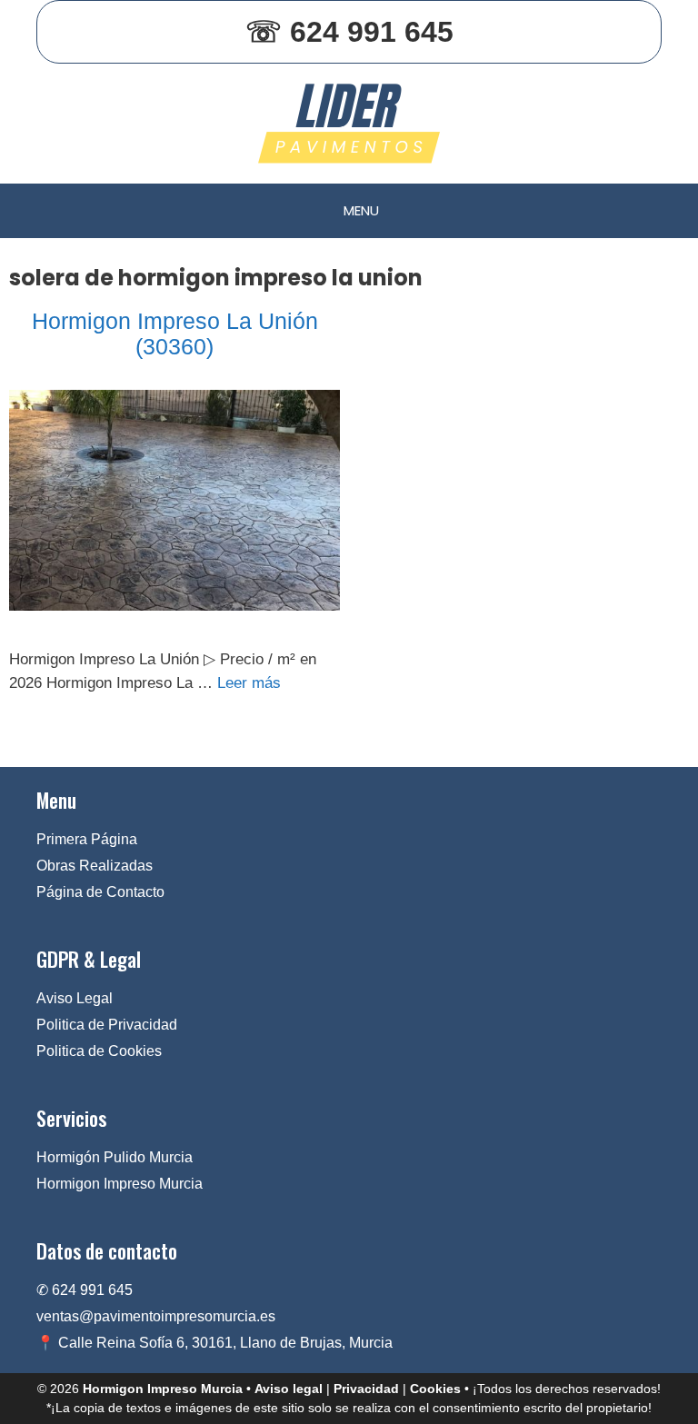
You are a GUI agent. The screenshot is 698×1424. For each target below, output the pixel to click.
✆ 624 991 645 (84, 1290)
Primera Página (86, 839)
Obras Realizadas (94, 865)
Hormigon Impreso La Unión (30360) (175, 333)
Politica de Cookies (99, 1051)
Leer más (249, 683)
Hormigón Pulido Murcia (114, 1157)
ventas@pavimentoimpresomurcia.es (155, 1316)
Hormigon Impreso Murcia (119, 1183)
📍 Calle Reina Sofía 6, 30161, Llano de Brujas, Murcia (214, 1342)
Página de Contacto (100, 892)
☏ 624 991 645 (349, 31)
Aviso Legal (74, 998)
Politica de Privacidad (106, 1024)
